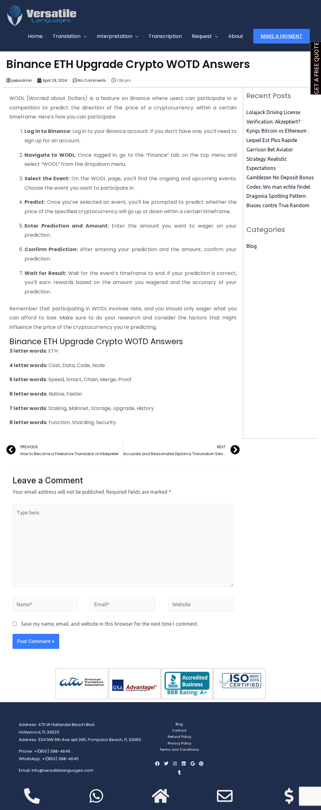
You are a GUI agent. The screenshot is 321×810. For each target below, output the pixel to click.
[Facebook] (157, 763)
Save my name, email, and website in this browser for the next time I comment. (109, 624)
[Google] (192, 763)
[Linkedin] (183, 763)
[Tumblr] (179, 772)
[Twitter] (166, 763)
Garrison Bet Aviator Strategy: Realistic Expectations (269, 159)
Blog (251, 246)
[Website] (201, 605)
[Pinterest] (201, 763)
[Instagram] (175, 763)
